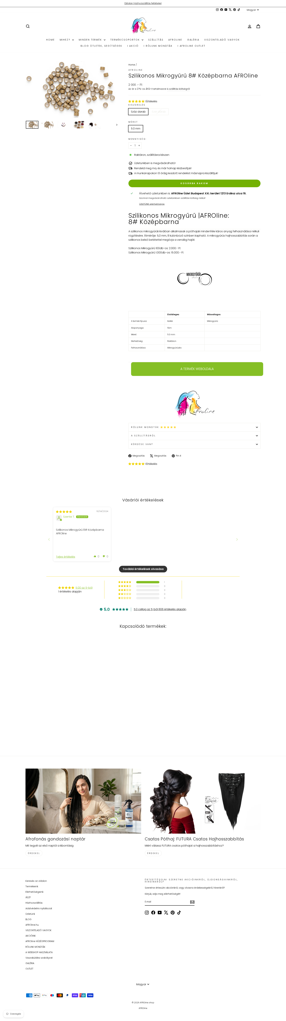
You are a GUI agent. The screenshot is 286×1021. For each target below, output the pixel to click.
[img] (64, 512)
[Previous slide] (49, 539)
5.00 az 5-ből (84, 588)
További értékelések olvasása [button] (143, 569)
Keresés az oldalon (36, 881)
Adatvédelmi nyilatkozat (38, 908)
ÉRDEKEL (34, 853)
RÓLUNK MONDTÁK (35, 946)
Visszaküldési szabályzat (39, 957)
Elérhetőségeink (34, 892)
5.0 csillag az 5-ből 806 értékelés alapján (160, 609)
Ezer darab (159, 112)
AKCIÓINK (30, 935)
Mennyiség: (137, 139)
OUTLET (29, 968)
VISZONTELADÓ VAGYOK (222, 39)
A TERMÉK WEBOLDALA (197, 369)
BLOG (28, 919)
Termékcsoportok (125, 39)
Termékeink (31, 886)
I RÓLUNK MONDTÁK (158, 46)
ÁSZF (28, 897)
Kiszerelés (136, 104)
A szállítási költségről (178, 89)
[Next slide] (237, 539)
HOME (50, 39)
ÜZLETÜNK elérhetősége (152, 204)
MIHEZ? (66, 39)
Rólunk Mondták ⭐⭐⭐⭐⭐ (154, 427)
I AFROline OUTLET (191, 46)
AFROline (175, 39)
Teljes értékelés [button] (65, 557)
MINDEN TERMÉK (91, 39)
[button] (136, 101)
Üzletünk (30, 914)
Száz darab (138, 112)
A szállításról (143, 435)
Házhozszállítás (34, 902)
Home (131, 64)
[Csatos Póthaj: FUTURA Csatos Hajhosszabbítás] (203, 801)
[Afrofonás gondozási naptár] (83, 801)
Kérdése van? (142, 444)
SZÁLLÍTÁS (155, 39)
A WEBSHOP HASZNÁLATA (39, 952)
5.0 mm (135, 128)
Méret (133, 122)
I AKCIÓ (133, 46)
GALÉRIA (193, 39)
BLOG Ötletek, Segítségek (101, 46)
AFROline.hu (32, 924)
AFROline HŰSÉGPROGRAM (39, 941)
